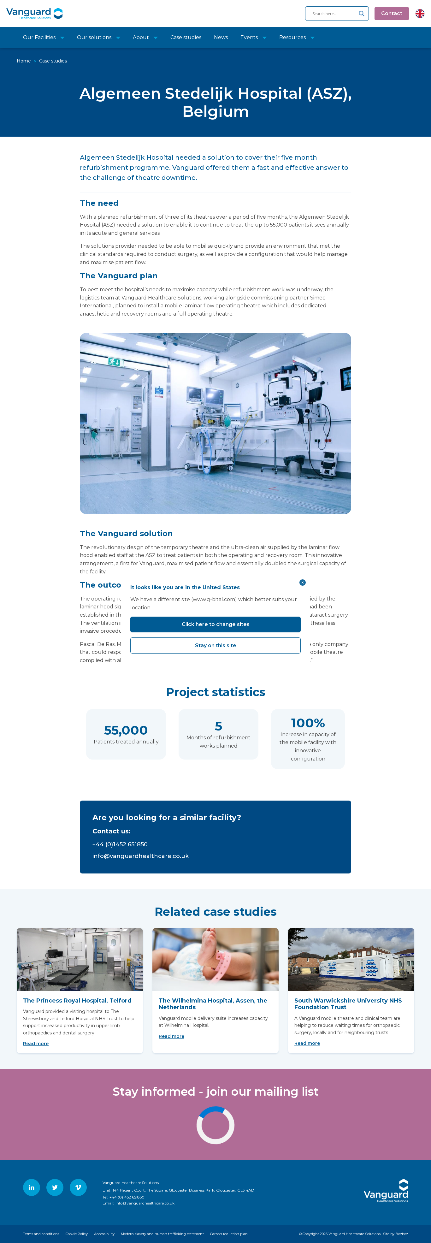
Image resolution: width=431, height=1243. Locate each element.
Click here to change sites (216, 624)
